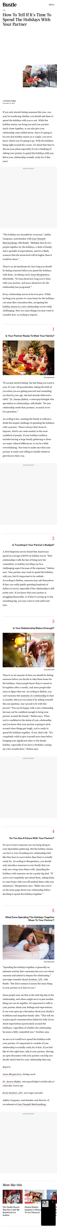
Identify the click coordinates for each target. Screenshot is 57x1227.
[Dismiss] (53, 1202)
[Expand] (44, 1202)
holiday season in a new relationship (21, 306)
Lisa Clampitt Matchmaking (31, 1104)
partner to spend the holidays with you (34, 153)
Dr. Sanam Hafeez (19, 399)
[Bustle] (10, 4)
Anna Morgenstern (40, 274)
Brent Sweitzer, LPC (32, 979)
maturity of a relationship (33, 695)
